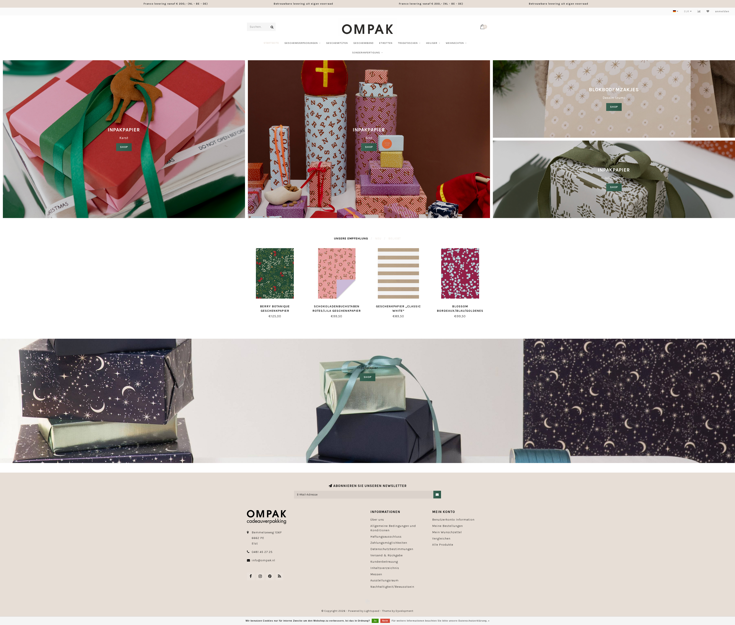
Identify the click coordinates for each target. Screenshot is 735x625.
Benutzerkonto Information (453, 519)
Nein (385, 620)
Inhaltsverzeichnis (384, 568)
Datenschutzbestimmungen (391, 549)
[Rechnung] (367, 601)
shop (369, 147)
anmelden (722, 11)
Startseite (271, 43)
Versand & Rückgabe (386, 555)
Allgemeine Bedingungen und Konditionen (393, 528)
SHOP (124, 147)
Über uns (377, 519)
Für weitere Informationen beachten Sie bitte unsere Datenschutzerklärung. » (441, 620)
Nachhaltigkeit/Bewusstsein (392, 586)
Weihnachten (455, 43)
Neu (378, 238)
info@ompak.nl (263, 560)
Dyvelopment (404, 611)
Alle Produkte (442, 544)
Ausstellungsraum (384, 580)
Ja (375, 620)
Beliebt (394, 238)
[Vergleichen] (699, 11)
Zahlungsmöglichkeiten (388, 542)
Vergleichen (441, 538)
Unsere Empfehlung (351, 238)
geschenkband (363, 43)
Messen (376, 574)
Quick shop (276, 305)
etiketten (385, 43)
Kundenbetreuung (384, 561)
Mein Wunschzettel (447, 532)
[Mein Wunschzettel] (707, 11)
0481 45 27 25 (262, 552)
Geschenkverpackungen (301, 43)
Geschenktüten (337, 43)
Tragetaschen (408, 43)
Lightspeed (371, 611)
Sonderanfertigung (366, 52)
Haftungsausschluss (386, 536)
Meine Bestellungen (447, 526)
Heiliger (431, 43)
